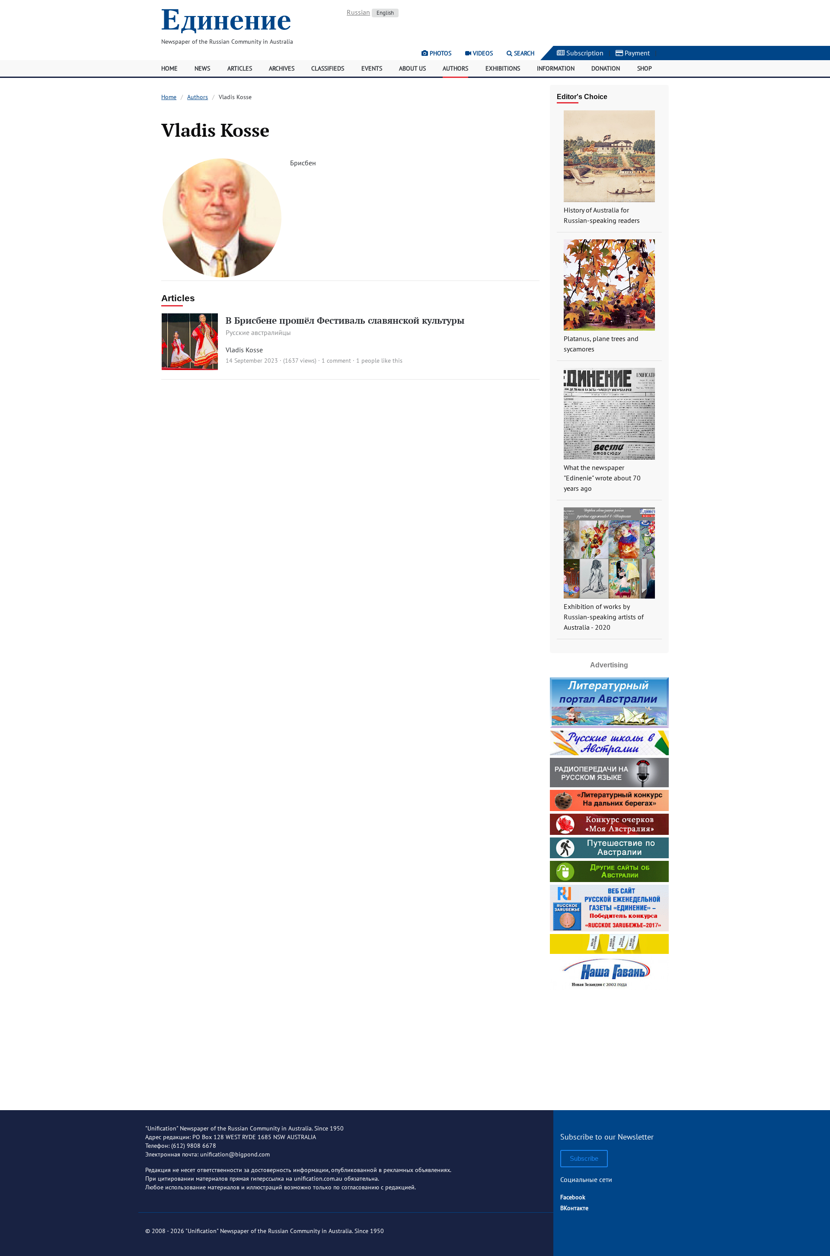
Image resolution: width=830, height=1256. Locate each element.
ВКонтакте (574, 1208)
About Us (412, 68)
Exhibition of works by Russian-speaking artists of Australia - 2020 (604, 616)
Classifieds (327, 68)
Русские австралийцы (258, 332)
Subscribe (584, 1158)
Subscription (584, 52)
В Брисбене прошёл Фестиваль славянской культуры (345, 320)
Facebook (572, 1197)
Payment (636, 52)
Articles (239, 68)
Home (169, 68)
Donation (605, 68)
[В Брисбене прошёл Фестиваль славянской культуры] (190, 367)
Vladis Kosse (244, 349)
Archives (281, 68)
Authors (455, 68)
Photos (439, 53)
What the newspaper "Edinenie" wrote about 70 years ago (602, 478)
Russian (358, 12)
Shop (644, 68)
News (202, 68)
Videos (482, 53)
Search (523, 53)
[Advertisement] (609, 1046)
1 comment (336, 360)
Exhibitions (502, 68)
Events (371, 68)
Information (556, 68)
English (385, 12)
